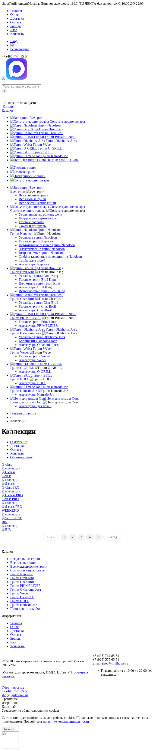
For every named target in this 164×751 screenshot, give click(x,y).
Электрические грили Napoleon (42, 249)
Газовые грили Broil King (37, 279)
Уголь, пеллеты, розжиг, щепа (40, 214)
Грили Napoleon (49, 125)
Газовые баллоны (31, 222)
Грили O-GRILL (50, 148)
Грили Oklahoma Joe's (61, 140)
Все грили (36, 117)
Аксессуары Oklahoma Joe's (39, 345)
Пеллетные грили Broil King (39, 283)
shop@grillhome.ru (115, 663)
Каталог (8, 106)
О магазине (18, 442)
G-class (7, 464)
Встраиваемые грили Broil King (42, 291)
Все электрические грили (37, 203)
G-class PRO (10, 487)
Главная (16, 11)
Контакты (17, 34)
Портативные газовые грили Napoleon (47, 245)
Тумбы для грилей (32, 260)
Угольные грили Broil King (38, 276)
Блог (13, 30)
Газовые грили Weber (34, 356)
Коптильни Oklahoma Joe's (38, 341)
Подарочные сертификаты (38, 218)
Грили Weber (42, 144)
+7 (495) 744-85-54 (15, 691)
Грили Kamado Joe (54, 156)
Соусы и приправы (33, 226)
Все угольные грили (33, 195)
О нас (14, 14)
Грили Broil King (51, 129)
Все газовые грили (32, 199)
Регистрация (19, 49)
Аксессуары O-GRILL (35, 371)
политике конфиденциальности (66, 721)
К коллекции (11, 468)
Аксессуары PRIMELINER (38, 325)
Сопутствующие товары (67, 121)
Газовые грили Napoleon (36, 241)
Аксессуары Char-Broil (35, 310)
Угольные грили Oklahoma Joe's (42, 337)
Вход (14, 41)
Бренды (15, 26)
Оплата (15, 22)
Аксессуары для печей (35, 406)
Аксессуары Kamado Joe (36, 394)
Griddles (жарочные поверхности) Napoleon (50, 256)
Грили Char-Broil (51, 133)
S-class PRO (10, 499)
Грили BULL (43, 152)
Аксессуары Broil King (35, 287)
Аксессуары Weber (32, 360)
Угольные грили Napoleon (38, 237)
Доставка (17, 18)
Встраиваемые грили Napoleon (41, 253)
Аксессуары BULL (32, 383)
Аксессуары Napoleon (34, 264)
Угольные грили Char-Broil (38, 302)
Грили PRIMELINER (60, 137)
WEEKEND (10, 510)
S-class (6, 476)
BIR (4, 522)
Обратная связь (21, 457)
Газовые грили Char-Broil (37, 306)
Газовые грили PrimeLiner (37, 322)
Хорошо (8, 729)
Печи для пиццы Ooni (63, 160)
